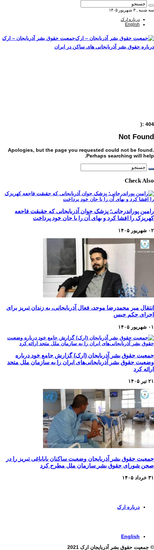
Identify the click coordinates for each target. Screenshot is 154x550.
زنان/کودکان (129, 79)
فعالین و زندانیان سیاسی (117, 84)
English (132, 24)
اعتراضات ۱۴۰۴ (126, 114)
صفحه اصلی (129, 69)
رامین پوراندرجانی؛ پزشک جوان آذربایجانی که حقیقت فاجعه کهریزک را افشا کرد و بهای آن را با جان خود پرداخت (84, 214)
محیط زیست (128, 99)
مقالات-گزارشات (124, 74)
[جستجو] (151, 5)
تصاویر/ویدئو (129, 89)
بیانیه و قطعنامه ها (123, 109)
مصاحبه (133, 104)
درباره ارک (130, 19)
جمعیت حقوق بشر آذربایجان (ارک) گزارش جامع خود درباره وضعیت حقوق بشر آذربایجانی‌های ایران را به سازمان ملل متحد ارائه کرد (80, 362)
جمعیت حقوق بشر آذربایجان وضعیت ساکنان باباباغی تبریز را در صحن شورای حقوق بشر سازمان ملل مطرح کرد (80, 462)
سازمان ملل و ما (125, 94)
